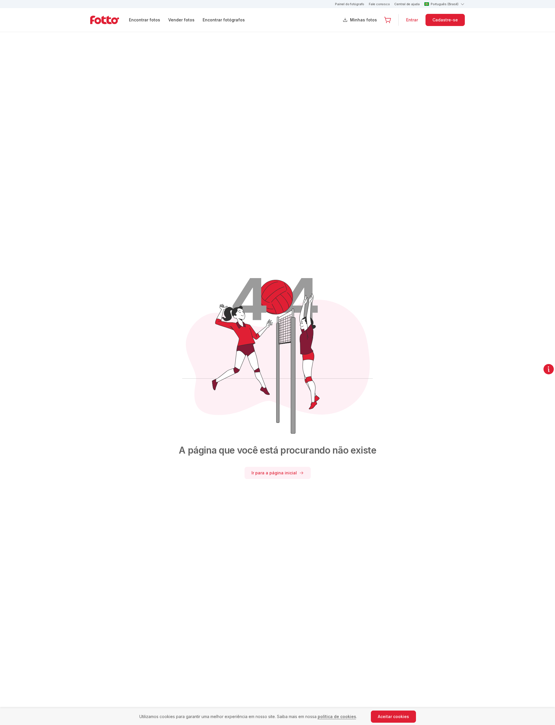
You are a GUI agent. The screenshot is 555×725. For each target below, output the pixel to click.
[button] (387, 20)
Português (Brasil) (444, 4)
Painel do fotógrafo (349, 4)
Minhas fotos (363, 19)
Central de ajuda (406, 4)
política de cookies (337, 716)
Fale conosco (379, 4)
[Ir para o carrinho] (387, 20)
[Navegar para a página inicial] (109, 20)
